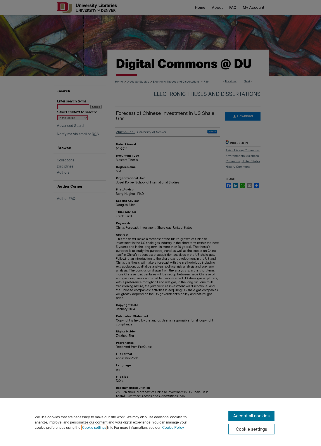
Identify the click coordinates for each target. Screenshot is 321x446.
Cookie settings (94, 427)
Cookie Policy (173, 427)
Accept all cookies (251, 415)
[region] (160, 422)
